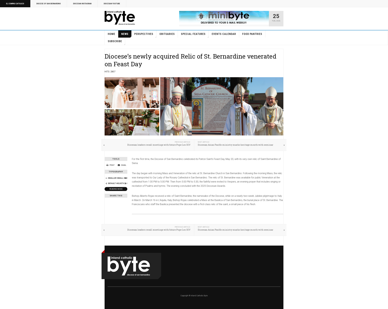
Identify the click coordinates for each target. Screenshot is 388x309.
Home (111, 33)
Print (112, 165)
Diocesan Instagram (82, 4)
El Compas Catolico (15, 4)
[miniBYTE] (224, 18)
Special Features (193, 33)
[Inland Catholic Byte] (120, 18)
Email (123, 165)
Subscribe (115, 41)
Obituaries (167, 33)
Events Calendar (224, 33)
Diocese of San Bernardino (48, 4)
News (124, 33)
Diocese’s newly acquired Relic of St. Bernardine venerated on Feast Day (190, 60)
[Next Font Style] (125, 183)
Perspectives (143, 33)
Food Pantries (252, 33)
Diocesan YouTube (112, 4)
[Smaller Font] (106, 178)
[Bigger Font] (125, 178)
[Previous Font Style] (106, 183)
